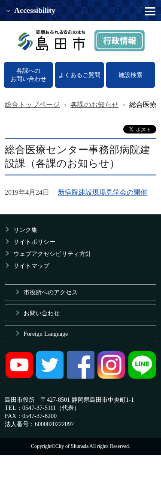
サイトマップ (31, 265)
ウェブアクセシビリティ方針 (52, 253)
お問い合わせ (42, 313)
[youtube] (19, 376)
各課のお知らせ (94, 104)
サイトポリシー (34, 241)
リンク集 (25, 229)
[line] (142, 376)
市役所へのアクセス (51, 292)
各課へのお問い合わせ (28, 74)
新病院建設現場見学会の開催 (102, 192)
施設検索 (130, 74)
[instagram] (111, 376)
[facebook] (80, 376)
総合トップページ (32, 104)
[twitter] (50, 376)
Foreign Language (46, 333)
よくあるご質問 (79, 74)
